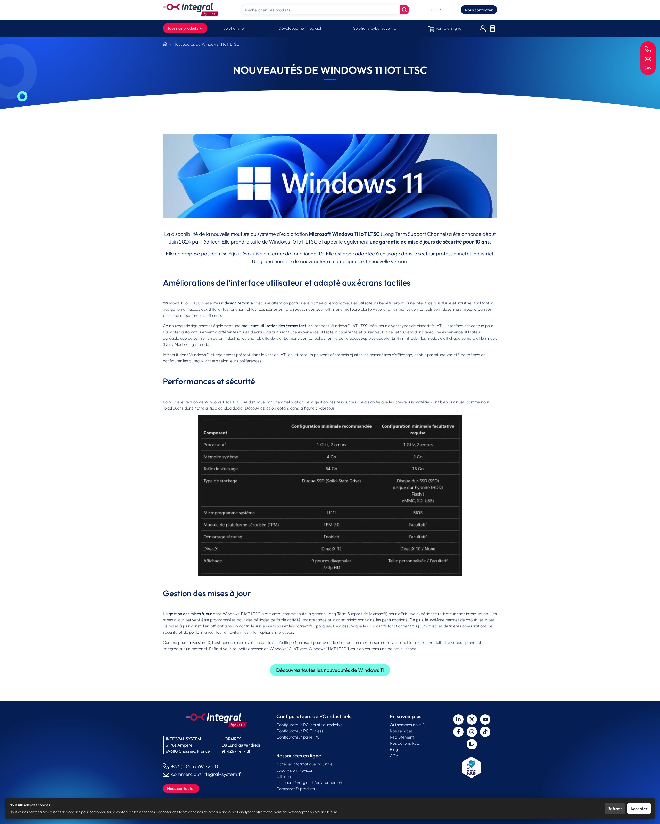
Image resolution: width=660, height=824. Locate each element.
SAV (648, 67)
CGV (394, 755)
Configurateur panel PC (298, 737)
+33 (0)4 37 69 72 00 (194, 766)
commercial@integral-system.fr (207, 774)
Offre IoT (284, 776)
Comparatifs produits (295, 788)
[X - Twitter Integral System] (472, 719)
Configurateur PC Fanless (299, 730)
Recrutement (402, 737)
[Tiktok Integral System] (485, 732)
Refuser (615, 808)
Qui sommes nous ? (407, 724)
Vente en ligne (447, 28)
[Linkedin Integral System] (458, 719)
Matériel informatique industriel (304, 763)
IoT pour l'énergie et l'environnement (310, 782)
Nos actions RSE (404, 743)
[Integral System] (190, 10)
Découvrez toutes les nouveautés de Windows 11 (330, 670)
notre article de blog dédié (218, 408)
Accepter (639, 808)
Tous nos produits (183, 28)
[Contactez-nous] (648, 58)
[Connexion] (482, 28)
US (431, 9)
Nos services (401, 730)
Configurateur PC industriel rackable (309, 724)
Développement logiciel (299, 28)
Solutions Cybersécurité (374, 28)
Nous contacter (479, 9)
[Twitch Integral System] (472, 744)
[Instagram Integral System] (472, 732)
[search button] (404, 9)
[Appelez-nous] (648, 48)
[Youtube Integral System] (485, 719)
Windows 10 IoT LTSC (293, 241)
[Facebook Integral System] (458, 732)
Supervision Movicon (295, 770)
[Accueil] (165, 44)
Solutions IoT (234, 28)
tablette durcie (268, 338)
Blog (394, 749)
